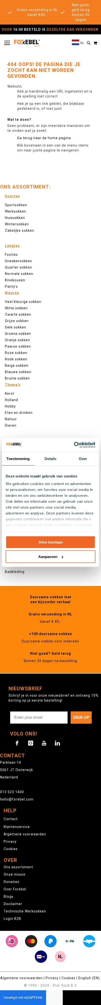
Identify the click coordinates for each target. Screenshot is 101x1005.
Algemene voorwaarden (25, 834)
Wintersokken (17, 224)
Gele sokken (15, 327)
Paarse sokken (18, 346)
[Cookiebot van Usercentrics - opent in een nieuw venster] (73, 445)
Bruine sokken (17, 378)
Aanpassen (47, 557)
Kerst (9, 393)
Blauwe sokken (18, 372)
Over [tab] (83, 458)
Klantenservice (17, 827)
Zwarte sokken (18, 314)
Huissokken (15, 218)
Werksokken (15, 211)
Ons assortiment (18, 867)
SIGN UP (81, 717)
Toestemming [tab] (18, 458)
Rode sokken (16, 359)
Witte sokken (16, 308)
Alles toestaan (50, 542)
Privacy (10, 841)
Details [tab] (51, 458)
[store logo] (26, 43)
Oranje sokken (17, 340)
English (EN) (89, 978)
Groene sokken (18, 334)
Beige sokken (16, 365)
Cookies (11, 849)
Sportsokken (16, 205)
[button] (78, 43)
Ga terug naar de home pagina (44, 138)
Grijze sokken (17, 321)
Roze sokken (16, 353)
